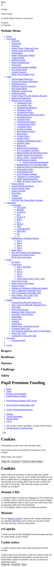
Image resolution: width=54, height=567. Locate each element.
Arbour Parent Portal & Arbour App (26, 302)
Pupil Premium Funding (27, 160)
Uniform (15, 195)
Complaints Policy (24, 127)
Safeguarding (17, 53)
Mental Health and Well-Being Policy (32, 153)
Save (24, 565)
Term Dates (16, 193)
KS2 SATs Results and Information (26, 252)
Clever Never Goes (20, 281)
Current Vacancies (19, 72)
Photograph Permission (21, 98)
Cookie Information (14, 416)
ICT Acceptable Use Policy (28, 150)
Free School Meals (19, 89)
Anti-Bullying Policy (25, 112)
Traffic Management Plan (27, 179)
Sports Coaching (18, 191)
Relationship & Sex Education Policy (32, 165)
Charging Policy (23, 119)
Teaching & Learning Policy (28, 176)
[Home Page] (2, 5)
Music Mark (17, 250)
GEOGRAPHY (23, 229)
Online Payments (19, 93)
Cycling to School (24, 129)
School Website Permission (23, 186)
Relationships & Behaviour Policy (31, 115)
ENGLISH (21, 207)
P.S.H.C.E (21, 217)
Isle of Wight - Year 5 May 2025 (25, 295)
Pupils (8, 260)
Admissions (16, 43)
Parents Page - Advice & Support (25, 326)
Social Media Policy (25, 172)
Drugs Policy (22, 134)
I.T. (18, 236)
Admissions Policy (24, 103)
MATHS (20, 210)
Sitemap (9, 414)
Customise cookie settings (32, 462)
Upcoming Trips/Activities (22, 314)
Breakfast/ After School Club (24, 312)
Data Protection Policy (26, 131)
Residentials (16, 317)
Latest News (17, 324)
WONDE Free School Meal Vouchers (27, 200)
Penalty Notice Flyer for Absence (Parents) (29, 96)
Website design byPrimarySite (19, 428)
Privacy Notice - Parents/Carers (30, 157)
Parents (9, 300)
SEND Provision (19, 60)
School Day (16, 65)
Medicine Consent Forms (22, 91)
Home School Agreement (27, 148)
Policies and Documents (21, 100)
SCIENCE (21, 212)
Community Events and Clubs (24, 336)
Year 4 (19, 243)
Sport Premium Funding (27, 174)
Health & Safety (23, 143)
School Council (18, 286)
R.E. (19, 214)
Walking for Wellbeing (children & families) (30, 288)
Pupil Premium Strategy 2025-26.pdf (21, 401)
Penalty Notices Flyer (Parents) (29, 155)
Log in (9, 345)
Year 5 (19, 245)
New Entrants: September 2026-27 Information (31, 331)
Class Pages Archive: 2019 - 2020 (31, 279)
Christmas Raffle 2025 (21, 328)
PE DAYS (16, 262)
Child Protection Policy (26, 122)
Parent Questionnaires (21, 62)
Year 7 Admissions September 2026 (26, 290)
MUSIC (20, 224)
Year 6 (19, 248)
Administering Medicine (27, 108)
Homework (21, 146)
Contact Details (18, 58)
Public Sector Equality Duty (23, 74)
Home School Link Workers (23, 55)
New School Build (19, 69)
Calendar (15, 321)
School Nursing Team (21, 188)
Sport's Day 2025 (19, 333)
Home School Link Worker (23, 283)
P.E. (18, 233)
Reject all (5, 462)
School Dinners (18, 184)
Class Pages (16, 264)
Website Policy (12, 419)
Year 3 (19, 241)
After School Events (20, 309)
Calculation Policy (24, 117)
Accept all (15, 462)
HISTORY (21, 231)
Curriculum (11, 203)
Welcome (15, 46)
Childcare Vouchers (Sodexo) (24, 86)
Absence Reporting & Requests (25, 81)
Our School (11, 39)
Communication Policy (26, 124)
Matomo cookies (14, 518)
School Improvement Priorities (24, 67)
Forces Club (17, 319)
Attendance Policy (24, 110)
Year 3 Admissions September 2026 (26, 293)
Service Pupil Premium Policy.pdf (20, 405)
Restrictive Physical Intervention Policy (33, 167)
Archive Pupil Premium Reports (35, 162)
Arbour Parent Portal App (22, 79)
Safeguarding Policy (25, 169)
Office (9, 77)
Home (8, 36)
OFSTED (16, 41)
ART (19, 226)
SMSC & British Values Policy (29, 181)
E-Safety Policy (23, 136)
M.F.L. (20, 219)
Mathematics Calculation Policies (25, 238)
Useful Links (17, 198)
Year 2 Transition (24, 267)
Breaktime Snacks (19, 84)
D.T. (19, 222)
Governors (10, 338)
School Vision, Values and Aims (25, 48)
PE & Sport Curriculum (21, 257)
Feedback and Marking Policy (29, 141)
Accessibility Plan (24, 105)
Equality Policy (23, 138)
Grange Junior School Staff (23, 50)
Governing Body (19, 340)
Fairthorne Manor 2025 (21, 298)
